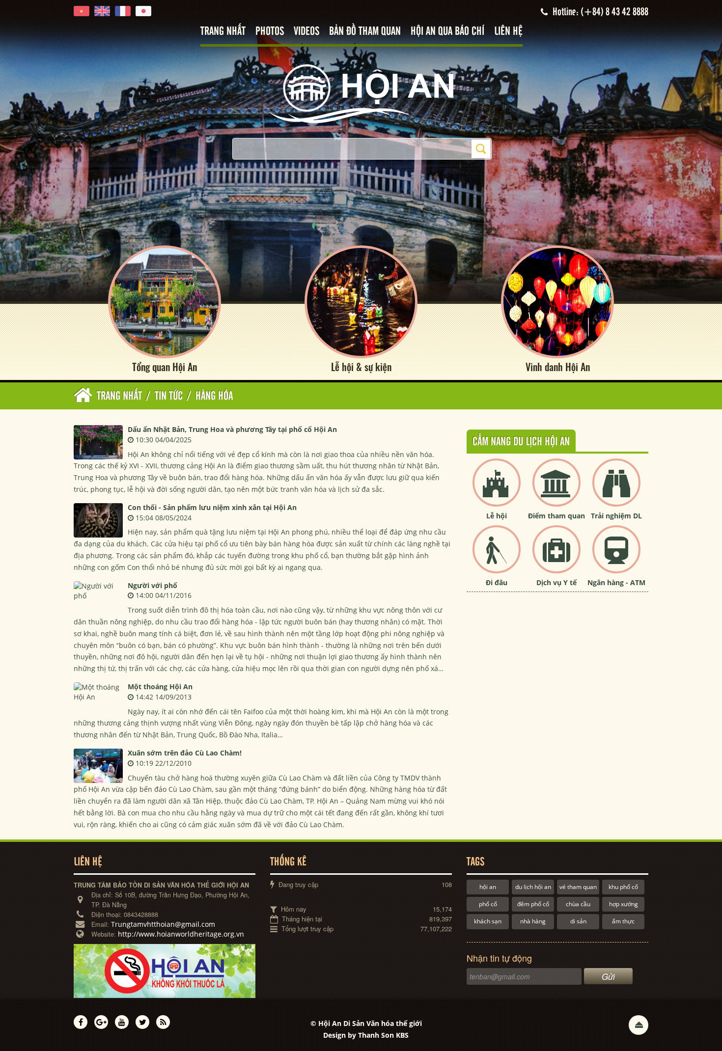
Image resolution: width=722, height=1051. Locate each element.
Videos (306, 32)
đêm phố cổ (533, 904)
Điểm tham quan (556, 515)
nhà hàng (533, 921)
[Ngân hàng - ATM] (616, 557)
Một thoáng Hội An (160, 686)
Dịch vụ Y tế (556, 582)
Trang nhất (223, 32)
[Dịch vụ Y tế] (556, 557)
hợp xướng (623, 904)
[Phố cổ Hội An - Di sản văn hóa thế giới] (361, 93)
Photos (269, 32)
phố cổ (488, 904)
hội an (487, 887)
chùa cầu (578, 904)
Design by (366, 1035)
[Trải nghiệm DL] (616, 490)
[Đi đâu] (496, 557)
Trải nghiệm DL (616, 515)
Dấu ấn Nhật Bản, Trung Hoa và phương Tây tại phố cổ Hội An (232, 429)
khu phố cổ (623, 887)
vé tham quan (578, 887)
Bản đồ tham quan (365, 32)
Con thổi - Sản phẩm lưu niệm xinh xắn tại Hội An (212, 507)
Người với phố (152, 585)
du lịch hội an (533, 887)
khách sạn (487, 921)
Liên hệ (508, 32)
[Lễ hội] (496, 490)
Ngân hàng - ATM (616, 582)
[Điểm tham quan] (556, 490)
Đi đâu (496, 582)
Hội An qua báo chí (447, 32)
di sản (578, 921)
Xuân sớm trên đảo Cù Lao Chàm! (185, 752)
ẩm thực (623, 921)
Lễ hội (496, 515)
